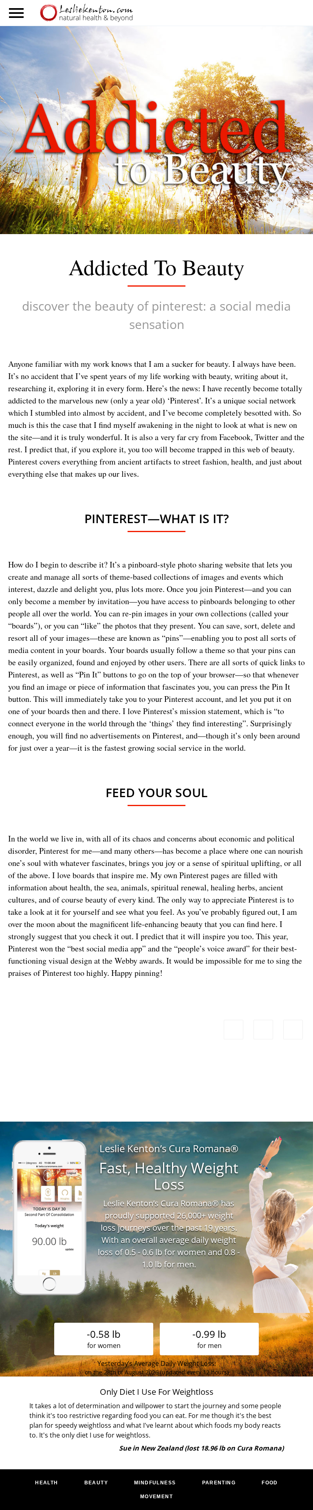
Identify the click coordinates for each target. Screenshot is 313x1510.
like (90, 625)
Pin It (88, 674)
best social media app (106, 948)
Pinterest (184, 400)
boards (23, 625)
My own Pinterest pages (189, 875)
